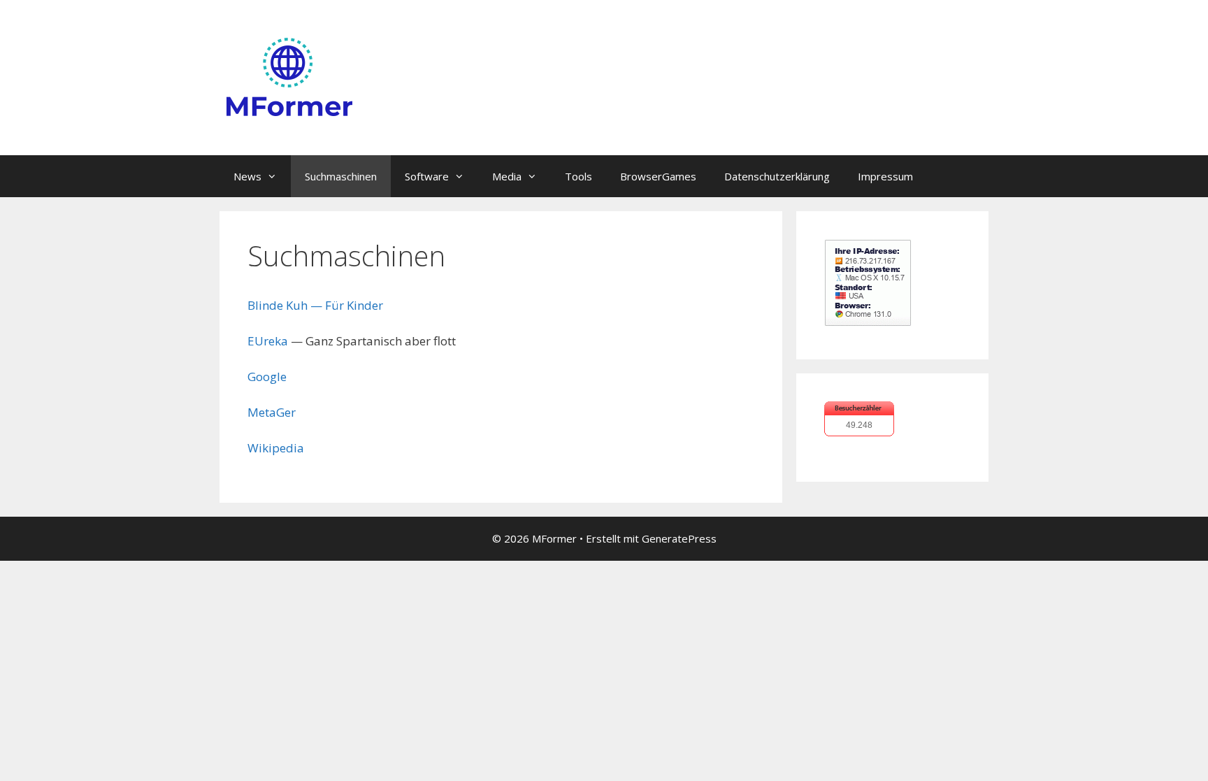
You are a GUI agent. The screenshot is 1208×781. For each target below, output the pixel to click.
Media (507, 176)
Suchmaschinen (341, 176)
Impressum (885, 176)
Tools (578, 176)
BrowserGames (658, 176)
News (247, 176)
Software (427, 176)
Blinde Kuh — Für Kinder (315, 305)
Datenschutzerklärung (777, 176)
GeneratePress (679, 538)
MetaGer (271, 412)
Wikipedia (275, 448)
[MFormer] (289, 77)
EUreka (267, 341)
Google (267, 376)
